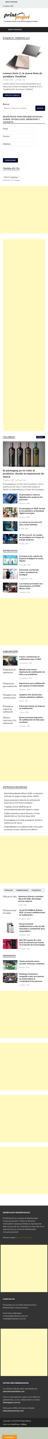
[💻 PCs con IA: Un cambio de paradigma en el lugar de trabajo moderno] (10, 535)
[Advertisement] (24, 209)
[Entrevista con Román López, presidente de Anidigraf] (10, 570)
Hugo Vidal (21, 80)
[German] (6, 174)
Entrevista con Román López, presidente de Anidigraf (29, 572)
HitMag (23, 1424)
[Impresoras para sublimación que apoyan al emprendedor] (10, 684)
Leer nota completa (11, 94)
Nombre (6, 136)
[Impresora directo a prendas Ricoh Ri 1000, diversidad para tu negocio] (10, 897)
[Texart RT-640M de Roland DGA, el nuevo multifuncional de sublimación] (10, 910)
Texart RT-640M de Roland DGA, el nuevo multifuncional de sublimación (32, 912)
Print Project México (23, 1421)
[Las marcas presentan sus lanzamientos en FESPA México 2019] (10, 584)
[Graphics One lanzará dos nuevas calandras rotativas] (10, 695)
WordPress (15, 1424)
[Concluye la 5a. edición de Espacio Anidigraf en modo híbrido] (10, 556)
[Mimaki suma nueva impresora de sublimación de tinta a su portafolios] (10, 670)
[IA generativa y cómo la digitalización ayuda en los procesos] (10, 495)
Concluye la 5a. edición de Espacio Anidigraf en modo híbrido (31, 558)
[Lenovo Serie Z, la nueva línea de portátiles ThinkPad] (24, 57)
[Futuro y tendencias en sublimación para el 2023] (10, 657)
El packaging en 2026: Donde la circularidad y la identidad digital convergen (32, 511)
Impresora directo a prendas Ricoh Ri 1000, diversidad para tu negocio (30, 898)
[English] (4, 174)
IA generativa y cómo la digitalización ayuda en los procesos (31, 497)
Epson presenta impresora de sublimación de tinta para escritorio (31, 720)
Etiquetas (36, 890)
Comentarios (22, 890)
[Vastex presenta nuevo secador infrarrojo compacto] (10, 961)
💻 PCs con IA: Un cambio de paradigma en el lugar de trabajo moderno (31, 537)
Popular (9, 890)
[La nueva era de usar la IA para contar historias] (10, 522)
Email (5, 129)
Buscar (6, 104)
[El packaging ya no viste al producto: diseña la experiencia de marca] (24, 443)
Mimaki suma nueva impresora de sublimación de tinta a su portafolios (32, 672)
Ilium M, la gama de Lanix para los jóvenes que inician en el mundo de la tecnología (32, 942)
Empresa (6, 144)
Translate (17, 180)
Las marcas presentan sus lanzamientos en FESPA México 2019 (31, 586)
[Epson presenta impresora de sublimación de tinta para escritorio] (10, 718)
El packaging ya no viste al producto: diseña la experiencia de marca (23, 473)
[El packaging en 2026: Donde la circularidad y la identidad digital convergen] (10, 509)
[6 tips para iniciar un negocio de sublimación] (10, 706)
